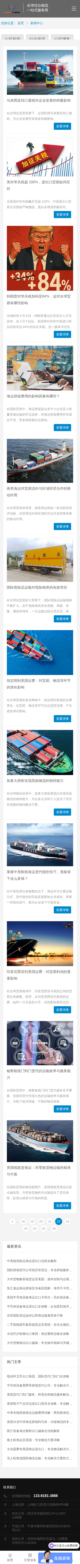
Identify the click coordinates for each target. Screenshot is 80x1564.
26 (43, 1228)
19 (32, 1221)
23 (67, 1221)
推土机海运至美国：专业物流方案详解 (33, 1440)
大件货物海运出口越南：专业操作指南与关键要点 (41, 1343)
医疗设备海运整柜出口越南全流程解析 (33, 1431)
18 (23, 1221)
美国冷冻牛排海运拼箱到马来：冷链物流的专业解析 (42, 1422)
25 (34, 1228)
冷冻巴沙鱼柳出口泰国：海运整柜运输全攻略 (38, 1333)
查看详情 (62, 126)
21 (50, 1221)
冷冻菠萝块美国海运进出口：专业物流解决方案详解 (42, 1449)
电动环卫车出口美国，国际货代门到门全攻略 (38, 1376)
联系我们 (9, 1487)
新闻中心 (36, 23)
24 (26, 1228)
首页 (21, 23)
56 (54, 1228)
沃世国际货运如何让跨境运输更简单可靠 (35, 1315)
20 (41, 1221)
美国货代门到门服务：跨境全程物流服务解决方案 (41, 1394)
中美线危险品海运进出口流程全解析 (32, 1261)
